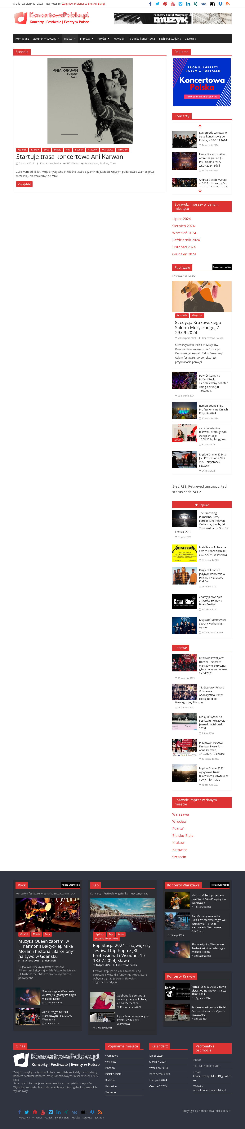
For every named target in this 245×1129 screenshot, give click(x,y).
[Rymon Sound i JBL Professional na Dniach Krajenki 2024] (184, 404)
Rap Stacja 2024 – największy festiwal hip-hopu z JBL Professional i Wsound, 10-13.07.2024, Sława (122, 952)
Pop (68, 149)
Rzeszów (92, 149)
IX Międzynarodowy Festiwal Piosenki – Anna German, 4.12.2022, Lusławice (212, 748)
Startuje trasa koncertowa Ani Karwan (69, 156)
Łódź (46, 149)
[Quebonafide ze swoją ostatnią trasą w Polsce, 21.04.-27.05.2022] (102, 993)
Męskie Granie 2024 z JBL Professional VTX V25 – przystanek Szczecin (212, 460)
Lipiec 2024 (181, 218)
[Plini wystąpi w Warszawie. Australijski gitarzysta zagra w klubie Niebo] (28, 989)
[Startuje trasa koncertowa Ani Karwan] (90, 61)
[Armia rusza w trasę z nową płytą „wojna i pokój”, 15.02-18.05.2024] (177, 985)
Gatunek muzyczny (44, 38)
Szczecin (179, 856)
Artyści (102, 38)
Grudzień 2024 (184, 254)
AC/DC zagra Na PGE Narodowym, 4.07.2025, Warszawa (57, 1015)
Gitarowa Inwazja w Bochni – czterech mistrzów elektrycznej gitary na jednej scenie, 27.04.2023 (213, 665)
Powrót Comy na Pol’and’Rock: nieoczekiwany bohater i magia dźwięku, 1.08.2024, (213, 383)
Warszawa (107, 149)
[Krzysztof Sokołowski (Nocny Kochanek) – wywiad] (185, 617)
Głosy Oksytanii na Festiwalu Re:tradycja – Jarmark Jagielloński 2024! (213, 722)
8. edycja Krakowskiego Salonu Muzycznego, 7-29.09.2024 (198, 327)
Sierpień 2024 (183, 225)
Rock (47, 934)
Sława (121, 934)
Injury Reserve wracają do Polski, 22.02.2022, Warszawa (133, 1019)
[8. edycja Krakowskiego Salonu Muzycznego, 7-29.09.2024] (202, 284)
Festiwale (182, 315)
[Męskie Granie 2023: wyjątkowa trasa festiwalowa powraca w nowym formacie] (185, 767)
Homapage (22, 38)
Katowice (179, 849)
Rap (111, 934)
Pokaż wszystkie (222, 267)
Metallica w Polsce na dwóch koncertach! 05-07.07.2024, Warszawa (213, 551)
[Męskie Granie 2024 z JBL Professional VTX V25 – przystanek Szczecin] (184, 453)
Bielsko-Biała (182, 835)
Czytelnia (190, 38)
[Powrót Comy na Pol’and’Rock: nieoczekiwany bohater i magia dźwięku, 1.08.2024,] (184, 374)
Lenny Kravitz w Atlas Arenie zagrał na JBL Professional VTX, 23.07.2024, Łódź (212, 159)
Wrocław (122, 149)
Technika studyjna (170, 38)
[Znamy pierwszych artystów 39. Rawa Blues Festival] (185, 595)
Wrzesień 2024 (184, 233)
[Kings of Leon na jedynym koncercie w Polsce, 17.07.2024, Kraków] (185, 568)
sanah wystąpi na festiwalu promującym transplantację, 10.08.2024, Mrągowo (213, 433)
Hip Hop (99, 934)
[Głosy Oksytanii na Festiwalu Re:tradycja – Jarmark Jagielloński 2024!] (185, 716)
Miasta (68, 38)
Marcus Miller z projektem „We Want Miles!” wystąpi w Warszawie (209, 899)
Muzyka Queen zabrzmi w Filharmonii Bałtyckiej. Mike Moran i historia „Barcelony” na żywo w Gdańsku (46, 948)
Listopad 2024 (183, 247)
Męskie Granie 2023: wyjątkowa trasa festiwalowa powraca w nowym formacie (213, 773)
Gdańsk (22, 149)
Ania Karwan (91, 163)
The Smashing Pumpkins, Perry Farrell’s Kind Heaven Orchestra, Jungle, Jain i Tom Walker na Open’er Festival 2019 (201, 522)
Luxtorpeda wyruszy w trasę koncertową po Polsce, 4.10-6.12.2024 (213, 136)
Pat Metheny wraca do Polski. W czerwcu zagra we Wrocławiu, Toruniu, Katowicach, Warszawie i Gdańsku (209, 923)
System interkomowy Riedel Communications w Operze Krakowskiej (209, 1011)
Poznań (79, 149)
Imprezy (85, 38)
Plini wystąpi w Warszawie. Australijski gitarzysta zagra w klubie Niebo (59, 995)
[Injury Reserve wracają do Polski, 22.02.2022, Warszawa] (102, 1014)
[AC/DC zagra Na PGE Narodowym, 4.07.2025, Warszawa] (28, 1010)
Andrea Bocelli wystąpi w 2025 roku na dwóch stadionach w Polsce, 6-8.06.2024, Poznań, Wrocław (214, 187)
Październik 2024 (186, 240)
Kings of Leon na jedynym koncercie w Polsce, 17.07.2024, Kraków (212, 575)
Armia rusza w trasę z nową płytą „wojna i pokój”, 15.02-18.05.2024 (209, 990)
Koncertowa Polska (50, 163)
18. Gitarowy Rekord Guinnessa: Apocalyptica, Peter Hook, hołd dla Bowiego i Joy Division (199, 695)
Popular (204, 505)
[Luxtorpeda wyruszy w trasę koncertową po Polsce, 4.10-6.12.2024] (184, 133)
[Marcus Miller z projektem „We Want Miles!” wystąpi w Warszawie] (177, 893)
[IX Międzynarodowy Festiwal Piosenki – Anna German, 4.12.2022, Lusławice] (185, 741)
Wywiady (119, 38)
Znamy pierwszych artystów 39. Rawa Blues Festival (210, 600)
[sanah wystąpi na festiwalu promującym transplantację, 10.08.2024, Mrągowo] (184, 427)
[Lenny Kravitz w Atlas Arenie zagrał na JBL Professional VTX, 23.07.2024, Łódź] (184, 155)
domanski (50, 960)
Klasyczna (197, 315)
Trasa (113, 163)
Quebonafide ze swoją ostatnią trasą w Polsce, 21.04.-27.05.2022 (132, 999)
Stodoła (104, 163)
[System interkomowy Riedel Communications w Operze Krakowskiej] (177, 1005)
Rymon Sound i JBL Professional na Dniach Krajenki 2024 (213, 409)
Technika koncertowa (141, 38)
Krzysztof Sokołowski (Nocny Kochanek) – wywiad (212, 623)
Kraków (35, 149)
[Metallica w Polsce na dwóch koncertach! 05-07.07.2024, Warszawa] (185, 545)
